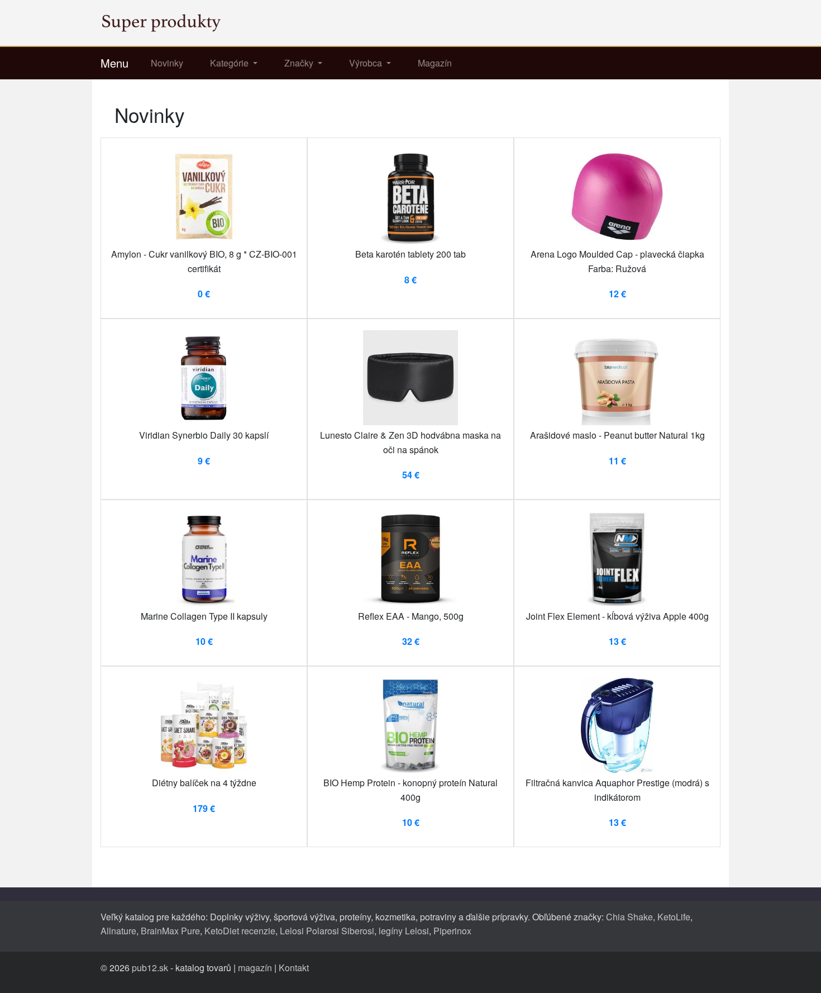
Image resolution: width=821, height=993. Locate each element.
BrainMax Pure (170, 930)
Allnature (118, 930)
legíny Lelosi (404, 930)
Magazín (435, 62)
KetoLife (673, 916)
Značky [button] (300, 62)
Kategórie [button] (230, 62)
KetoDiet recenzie (239, 930)
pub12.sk (150, 967)
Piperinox (452, 930)
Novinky (167, 62)
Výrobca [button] (366, 62)
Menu (114, 63)
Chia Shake (629, 916)
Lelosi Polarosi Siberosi (327, 930)
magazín (255, 967)
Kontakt (294, 967)
